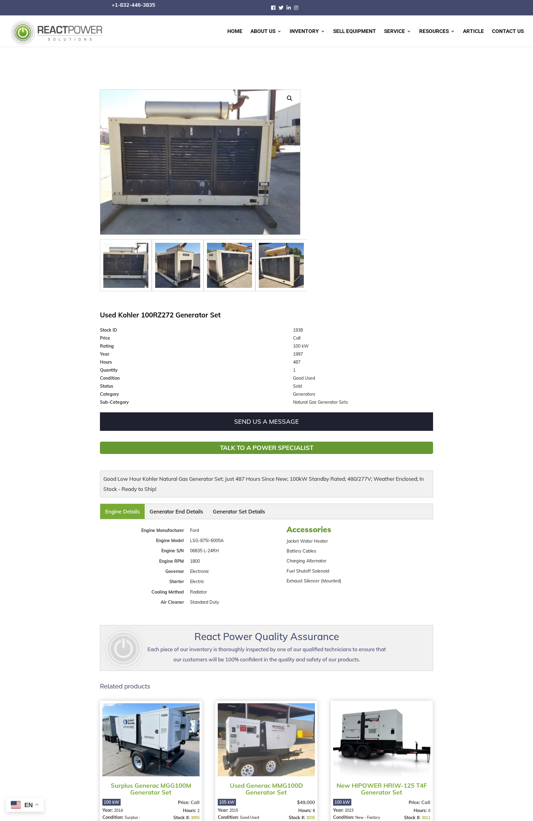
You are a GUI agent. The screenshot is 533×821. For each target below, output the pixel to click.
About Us (262, 31)
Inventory (304, 31)
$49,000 (304, 797)
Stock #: (181, 813)
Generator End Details (146, 510)
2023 (347, 805)
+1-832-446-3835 (133, 5)
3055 (194, 813)
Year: (108, 805)
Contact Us (508, 31)
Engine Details (113, 510)
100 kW (111, 797)
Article (473, 31)
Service (394, 31)
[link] (275, 7)
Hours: (189, 806)
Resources (434, 31)
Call (194, 797)
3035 (308, 813)
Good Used (248, 813)
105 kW (226, 797)
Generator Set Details (183, 510)
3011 (423, 813)
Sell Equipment (354, 31)
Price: (183, 798)
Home (234, 31)
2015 (233, 805)
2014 (118, 805)
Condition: (113, 812)
